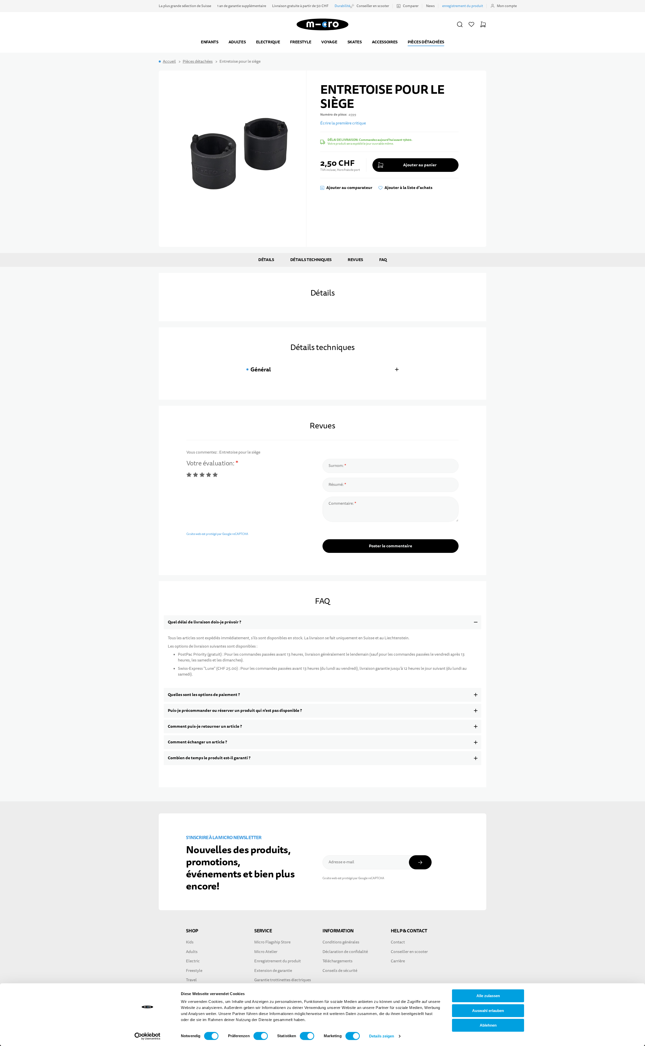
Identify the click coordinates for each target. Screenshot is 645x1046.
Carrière (398, 961)
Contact (398, 942)
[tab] (322, 369)
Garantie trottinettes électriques (282, 980)
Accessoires (385, 42)
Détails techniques (311, 260)
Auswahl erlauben (488, 1010)
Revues (355, 260)
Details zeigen (381, 1036)
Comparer (410, 6)
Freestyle (300, 42)
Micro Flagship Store (272, 942)
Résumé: (336, 484)
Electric (193, 961)
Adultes (237, 42)
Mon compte (507, 6)
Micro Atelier (265, 952)
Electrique (268, 42)
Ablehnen (488, 1025)
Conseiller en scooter (373, 6)
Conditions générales (340, 942)
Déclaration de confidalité (345, 952)
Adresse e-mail (341, 862)
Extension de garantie (273, 970)
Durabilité (342, 6)
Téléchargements (337, 961)
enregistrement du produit (462, 6)
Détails (266, 260)
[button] (460, 24)
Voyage (329, 42)
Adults (192, 952)
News (430, 6)
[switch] (260, 1036)
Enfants (209, 42)
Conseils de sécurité (339, 970)
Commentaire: (341, 503)
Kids (190, 942)
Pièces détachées (426, 42)
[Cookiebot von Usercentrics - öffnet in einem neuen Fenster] (147, 1036)
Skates (354, 42)
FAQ (383, 260)
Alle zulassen (488, 996)
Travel (191, 980)
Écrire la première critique (343, 123)
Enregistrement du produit (277, 961)
